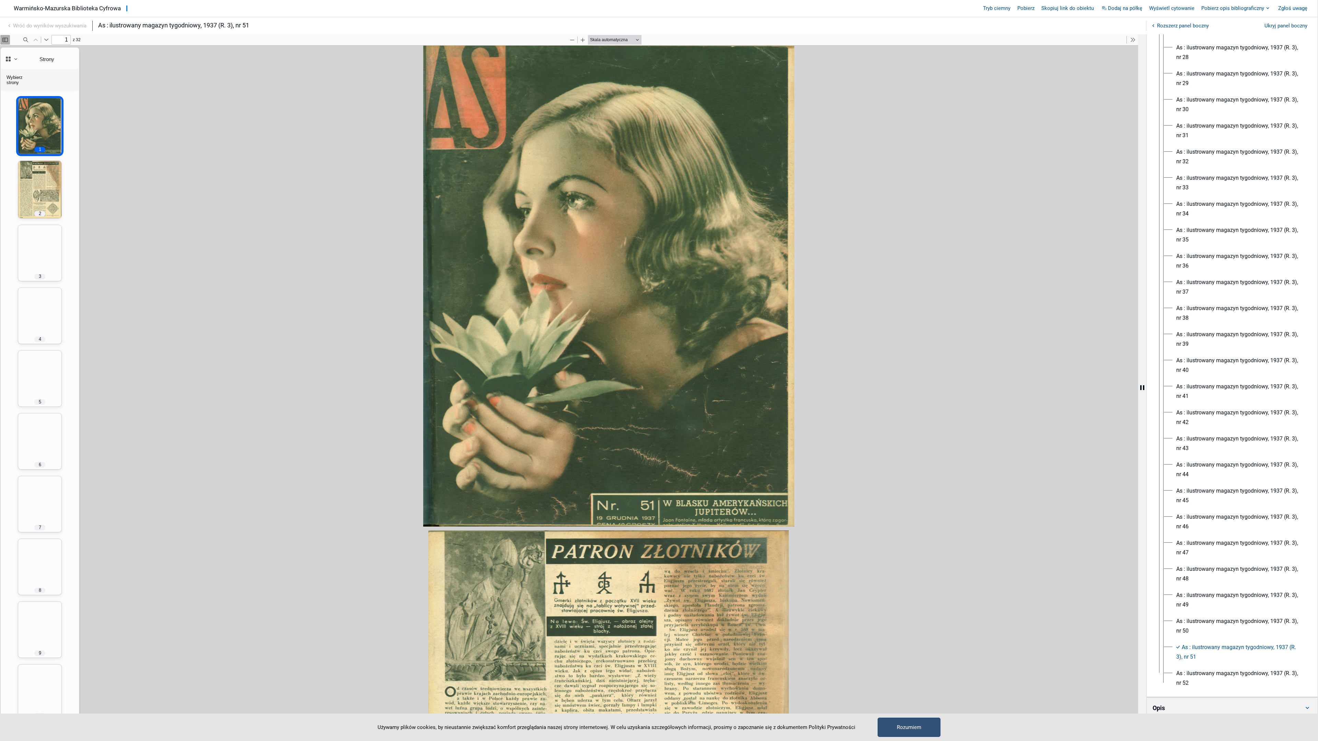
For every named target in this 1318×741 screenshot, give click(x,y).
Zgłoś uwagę (1292, 8)
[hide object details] (1142, 387)
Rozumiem (909, 727)
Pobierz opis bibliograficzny (1232, 8)
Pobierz (1025, 8)
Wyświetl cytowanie (1171, 8)
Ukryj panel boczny (1285, 26)
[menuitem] (1238, 52)
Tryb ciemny (996, 8)
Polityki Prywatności (832, 727)
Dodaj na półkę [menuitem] (1125, 8)
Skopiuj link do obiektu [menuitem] (1067, 8)
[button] (1232, 708)
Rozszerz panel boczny (1183, 26)
